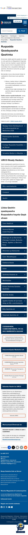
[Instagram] (4, 507)
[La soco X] (6, 507)
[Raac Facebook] (1, 507)
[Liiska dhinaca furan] (25, 22)
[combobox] (17, 18)
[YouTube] (9, 507)
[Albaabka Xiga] (11, 507)
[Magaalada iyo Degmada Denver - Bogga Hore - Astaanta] (6, 22)
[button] (14, 128)
